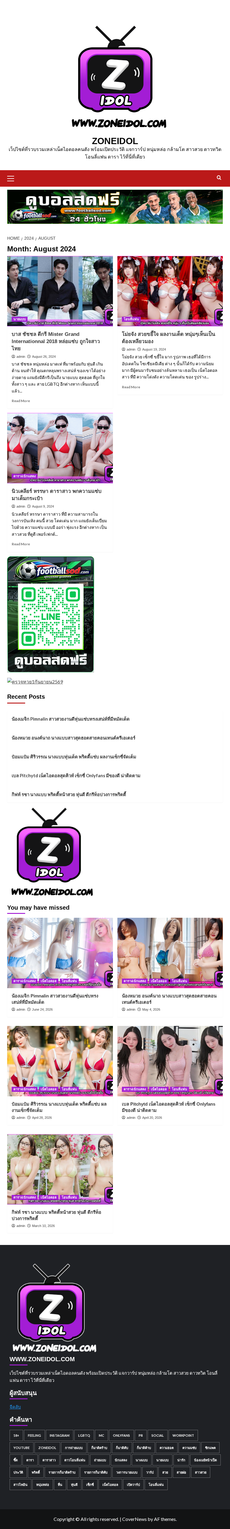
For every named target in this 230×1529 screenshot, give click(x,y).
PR (141, 1435)
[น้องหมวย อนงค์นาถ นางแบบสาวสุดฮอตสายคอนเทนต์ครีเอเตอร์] (170, 953)
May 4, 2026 (151, 1009)
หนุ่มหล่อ (42, 1484)
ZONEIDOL (115, 141)
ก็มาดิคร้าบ (99, 1448)
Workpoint (183, 1435)
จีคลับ (15, 1406)
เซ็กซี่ (90, 1484)
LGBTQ (84, 1435)
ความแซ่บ (189, 1448)
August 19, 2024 (154, 349)
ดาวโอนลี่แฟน (74, 1460)
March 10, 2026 (43, 1226)
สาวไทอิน (20, 1484)
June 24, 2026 (42, 1009)
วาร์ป (150, 1472)
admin (20, 356)
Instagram (59, 1435)
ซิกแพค (210, 1448)
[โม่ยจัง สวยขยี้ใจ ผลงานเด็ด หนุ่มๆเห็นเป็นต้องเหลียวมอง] (170, 291)
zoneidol (47, 1448)
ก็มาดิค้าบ (144, 1448)
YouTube (21, 1448)
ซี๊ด (15, 1460)
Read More (21, 401)
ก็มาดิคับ (122, 1448)
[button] (13, 177)
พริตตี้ (36, 1472)
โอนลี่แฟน (131, 319)
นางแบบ (142, 1460)
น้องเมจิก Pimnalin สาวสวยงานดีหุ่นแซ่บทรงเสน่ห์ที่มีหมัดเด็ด (71, 719)
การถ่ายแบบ (74, 1448)
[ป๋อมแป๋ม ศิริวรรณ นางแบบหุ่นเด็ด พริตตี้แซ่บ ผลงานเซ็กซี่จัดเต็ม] (60, 1061)
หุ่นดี (74, 1484)
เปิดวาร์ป (133, 1484)
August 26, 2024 (44, 356)
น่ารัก (181, 1460)
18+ (16, 1435)
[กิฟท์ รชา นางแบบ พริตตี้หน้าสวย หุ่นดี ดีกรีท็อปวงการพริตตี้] (60, 1169)
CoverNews (134, 1519)
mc (101, 1435)
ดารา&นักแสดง (24, 476)
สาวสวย (200, 1472)
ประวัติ (18, 1472)
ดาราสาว (49, 1460)
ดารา (30, 1460)
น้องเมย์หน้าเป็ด (205, 1460)
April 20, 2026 (152, 1117)
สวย (165, 1472)
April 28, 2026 (42, 1117)
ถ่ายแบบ (100, 1460)
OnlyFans (121, 1435)
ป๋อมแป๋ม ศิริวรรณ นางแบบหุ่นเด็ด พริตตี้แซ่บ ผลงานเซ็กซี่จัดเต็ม (74, 756)
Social (158, 1435)
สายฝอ (181, 1472)
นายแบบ (19, 319)
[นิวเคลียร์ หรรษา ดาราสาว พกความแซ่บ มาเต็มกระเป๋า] (60, 448)
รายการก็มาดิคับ (96, 1472)
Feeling (34, 1435)
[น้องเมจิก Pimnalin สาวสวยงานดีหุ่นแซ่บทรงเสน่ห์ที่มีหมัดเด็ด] (60, 953)
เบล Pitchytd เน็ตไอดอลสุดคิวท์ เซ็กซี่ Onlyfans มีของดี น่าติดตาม (76, 775)
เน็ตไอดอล (49, 981)
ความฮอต (167, 1448)
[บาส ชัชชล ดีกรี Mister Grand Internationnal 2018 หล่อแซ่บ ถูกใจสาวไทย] (60, 291)
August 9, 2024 (43, 506)
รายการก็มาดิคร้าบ (62, 1472)
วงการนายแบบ (126, 1472)
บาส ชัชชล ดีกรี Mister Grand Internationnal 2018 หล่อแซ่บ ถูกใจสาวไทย (56, 341)
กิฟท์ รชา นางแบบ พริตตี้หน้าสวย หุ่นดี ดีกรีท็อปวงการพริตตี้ (69, 794)
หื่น (60, 1484)
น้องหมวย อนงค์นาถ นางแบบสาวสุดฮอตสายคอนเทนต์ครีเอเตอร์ (73, 737)
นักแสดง (121, 1460)
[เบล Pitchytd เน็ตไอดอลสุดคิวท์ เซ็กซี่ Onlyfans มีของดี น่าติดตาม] (170, 1061)
